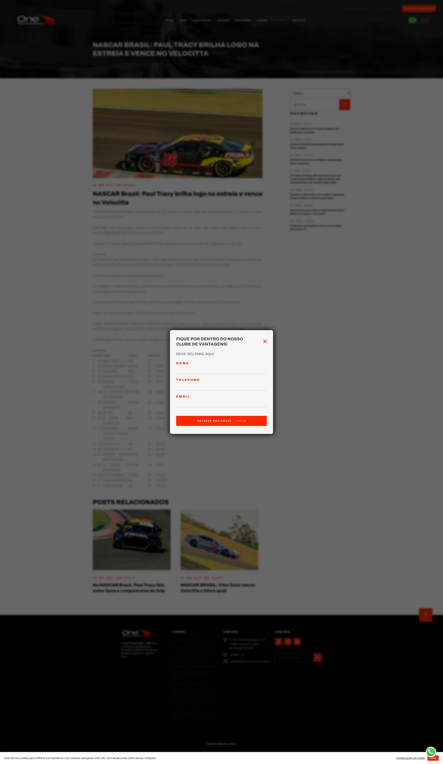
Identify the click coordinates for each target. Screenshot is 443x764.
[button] (410, 758)
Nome (182, 363)
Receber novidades (214, 421)
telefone (188, 380)
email (183, 396)
